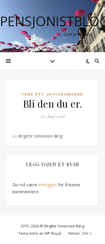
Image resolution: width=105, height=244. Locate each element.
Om (85, 233)
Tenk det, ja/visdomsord (52, 94)
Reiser (74, 233)
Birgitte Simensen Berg (40, 136)
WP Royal (52, 233)
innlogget (47, 184)
